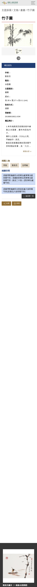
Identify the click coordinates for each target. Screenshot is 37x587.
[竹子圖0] (18, 35)
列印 (18, 203)
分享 (7, 203)
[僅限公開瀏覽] (18, 58)
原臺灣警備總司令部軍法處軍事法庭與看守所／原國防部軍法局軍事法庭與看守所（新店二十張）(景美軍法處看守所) (18, 179)
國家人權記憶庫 (12, 2)
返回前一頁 (29, 196)
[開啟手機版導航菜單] (33, 3)
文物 (15, 10)
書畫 (22, 10)
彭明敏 (25, 165)
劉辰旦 (14, 165)
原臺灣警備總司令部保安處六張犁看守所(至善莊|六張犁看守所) (18, 190)
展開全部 (26, 151)
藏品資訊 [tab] (8, 65)
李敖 (5, 165)
